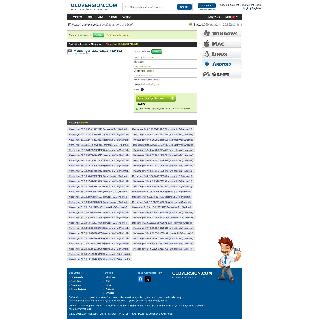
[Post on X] (142, 89)
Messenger (96, 44)
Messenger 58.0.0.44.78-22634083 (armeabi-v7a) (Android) (99, 150)
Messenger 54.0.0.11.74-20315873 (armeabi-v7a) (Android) (161, 207)
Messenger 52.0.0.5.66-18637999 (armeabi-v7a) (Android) (98, 223)
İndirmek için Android (151, 98)
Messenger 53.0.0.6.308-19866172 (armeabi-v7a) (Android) (99, 212)
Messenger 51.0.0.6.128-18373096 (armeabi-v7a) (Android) (163, 243)
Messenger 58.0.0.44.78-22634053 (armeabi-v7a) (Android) (163, 150)
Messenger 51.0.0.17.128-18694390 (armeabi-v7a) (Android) (99, 254)
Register (256, 8)
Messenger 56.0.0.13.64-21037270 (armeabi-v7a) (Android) (99, 186)
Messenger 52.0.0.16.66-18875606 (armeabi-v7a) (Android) (163, 228)
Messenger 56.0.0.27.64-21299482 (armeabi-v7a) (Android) (99, 181)
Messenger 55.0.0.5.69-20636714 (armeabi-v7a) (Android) (98, 192)
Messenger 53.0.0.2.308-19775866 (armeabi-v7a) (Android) (163, 212)
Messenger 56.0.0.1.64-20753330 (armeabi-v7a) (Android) (162, 181)
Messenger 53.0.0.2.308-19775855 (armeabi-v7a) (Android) (99, 217)
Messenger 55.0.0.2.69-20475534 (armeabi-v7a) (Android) (161, 197)
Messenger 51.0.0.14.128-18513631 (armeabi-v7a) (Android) (99, 259)
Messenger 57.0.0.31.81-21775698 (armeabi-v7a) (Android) (163, 166)
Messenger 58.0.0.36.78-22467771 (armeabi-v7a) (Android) (99, 155)
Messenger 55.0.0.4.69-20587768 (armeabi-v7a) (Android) (161, 192)
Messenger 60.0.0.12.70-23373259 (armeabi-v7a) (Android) (163, 134)
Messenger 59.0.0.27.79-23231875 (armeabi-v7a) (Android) (99, 140)
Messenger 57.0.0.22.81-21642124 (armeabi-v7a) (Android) (99, 171)
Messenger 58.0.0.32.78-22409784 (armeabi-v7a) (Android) (163, 155)
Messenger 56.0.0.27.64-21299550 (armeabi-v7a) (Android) (162, 176)
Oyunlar (126, 17)
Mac (90, 17)
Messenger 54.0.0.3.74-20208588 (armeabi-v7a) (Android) (98, 202)
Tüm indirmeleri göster (117, 35)
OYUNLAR (221, 74)
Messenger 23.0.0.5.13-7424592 (98, 51)
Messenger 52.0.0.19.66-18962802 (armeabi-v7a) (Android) (162, 223)
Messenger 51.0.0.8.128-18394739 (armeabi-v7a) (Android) (99, 243)
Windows (77, 17)
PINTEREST (124, 314)
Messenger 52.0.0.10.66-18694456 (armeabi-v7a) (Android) (163, 238)
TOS (134, 314)
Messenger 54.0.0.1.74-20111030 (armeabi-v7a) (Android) (98, 207)
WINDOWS (221, 33)
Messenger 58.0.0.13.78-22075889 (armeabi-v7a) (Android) (99, 166)
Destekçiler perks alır (207, 9)
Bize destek (207, 5)
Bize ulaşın (76, 281)
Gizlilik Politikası (108, 314)
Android (113, 17)
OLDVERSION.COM (94, 5)
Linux (100, 17)
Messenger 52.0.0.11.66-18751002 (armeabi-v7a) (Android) (163, 233)
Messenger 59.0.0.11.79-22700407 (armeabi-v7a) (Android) (98, 145)
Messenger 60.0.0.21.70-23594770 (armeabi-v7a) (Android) (162, 129)
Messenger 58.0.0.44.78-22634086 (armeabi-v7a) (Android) (163, 145)
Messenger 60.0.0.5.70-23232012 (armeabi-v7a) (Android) (98, 129)
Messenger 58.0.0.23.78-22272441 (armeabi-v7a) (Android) (99, 160)
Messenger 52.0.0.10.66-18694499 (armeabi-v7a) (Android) (99, 238)
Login (246, 8)
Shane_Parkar (152, 80)
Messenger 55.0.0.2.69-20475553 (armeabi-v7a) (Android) (98, 197)
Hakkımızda (77, 277)
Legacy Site (214, 17)
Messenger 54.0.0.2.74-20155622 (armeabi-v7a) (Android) (161, 202)
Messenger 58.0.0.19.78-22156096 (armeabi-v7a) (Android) (163, 160)
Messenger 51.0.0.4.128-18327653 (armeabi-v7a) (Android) (99, 249)
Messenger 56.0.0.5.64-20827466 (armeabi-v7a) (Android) (98, 176)
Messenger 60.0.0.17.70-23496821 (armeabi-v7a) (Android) (99, 134)
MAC (221, 43)
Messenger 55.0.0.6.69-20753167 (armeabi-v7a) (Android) (162, 186)
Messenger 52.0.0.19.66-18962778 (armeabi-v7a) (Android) (99, 228)
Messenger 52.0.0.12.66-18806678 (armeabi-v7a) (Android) (99, 233)
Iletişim (84, 44)
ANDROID (221, 63)
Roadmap (76, 285)
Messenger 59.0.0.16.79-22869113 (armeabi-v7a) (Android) (163, 140)
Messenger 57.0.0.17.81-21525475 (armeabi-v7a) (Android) (163, 171)
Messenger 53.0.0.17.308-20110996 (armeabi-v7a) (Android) (163, 217)
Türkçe (228, 17)
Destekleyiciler (78, 289)
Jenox (169, 314)
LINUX (221, 53)
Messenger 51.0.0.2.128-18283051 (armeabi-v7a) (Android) (163, 249)
